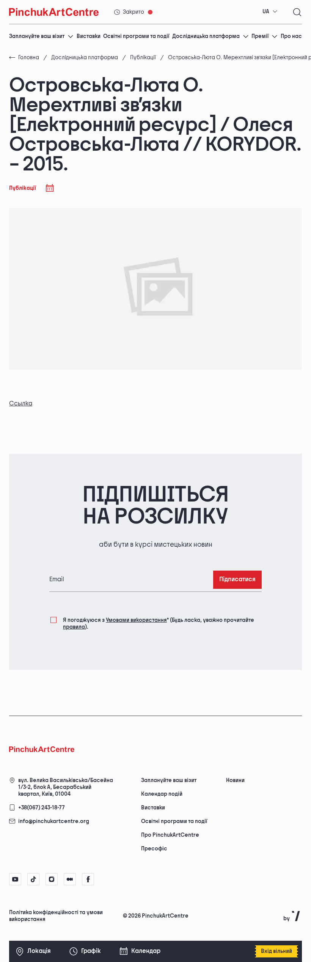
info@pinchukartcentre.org (53, 821)
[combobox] (270, 11)
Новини (235, 780)
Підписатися (237, 579)
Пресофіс (154, 848)
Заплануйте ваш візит (36, 36)
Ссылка (20, 403)
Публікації (143, 57)
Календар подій (161, 794)
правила (74, 627)
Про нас (291, 36)
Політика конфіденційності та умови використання (56, 916)
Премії (260, 36)
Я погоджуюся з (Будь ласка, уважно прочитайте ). (158, 623)
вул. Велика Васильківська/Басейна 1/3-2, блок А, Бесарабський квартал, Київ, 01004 (65, 787)
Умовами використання (136, 620)
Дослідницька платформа (206, 36)
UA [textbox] (265, 11)
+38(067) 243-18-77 (41, 807)
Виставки (89, 36)
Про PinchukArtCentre (170, 835)
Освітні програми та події (136, 36)
